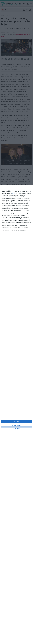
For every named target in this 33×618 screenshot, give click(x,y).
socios (13, 193)
